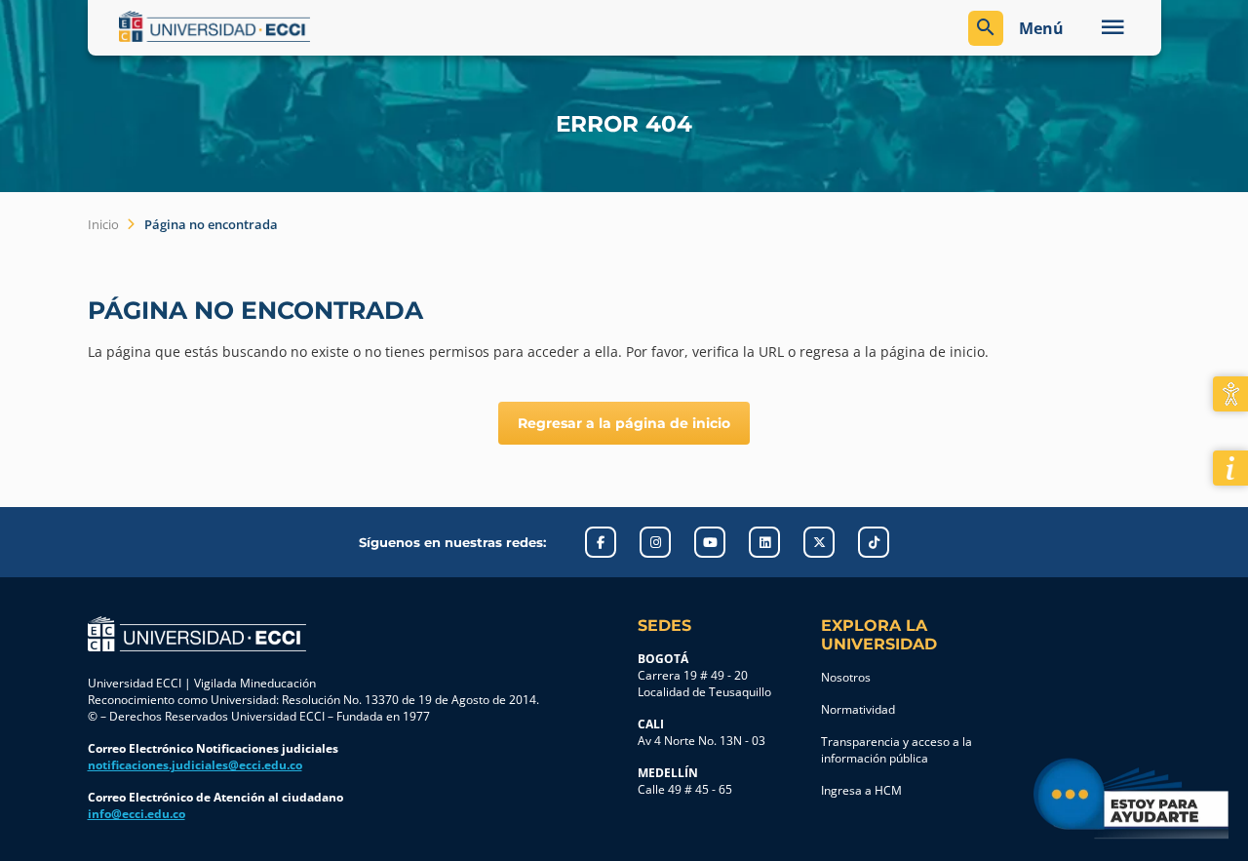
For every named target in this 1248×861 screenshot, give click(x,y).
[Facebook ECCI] (600, 542)
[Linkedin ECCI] (764, 542)
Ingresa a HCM (861, 790)
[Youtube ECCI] (709, 542)
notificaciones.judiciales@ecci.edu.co (195, 765)
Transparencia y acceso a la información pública (896, 749)
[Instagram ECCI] (655, 542)
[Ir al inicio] (197, 633)
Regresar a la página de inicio (624, 423)
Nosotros (846, 677)
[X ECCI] (819, 542)
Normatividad (858, 709)
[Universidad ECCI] (367, 26)
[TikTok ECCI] (873, 542)
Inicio (103, 224)
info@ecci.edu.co (136, 813)
